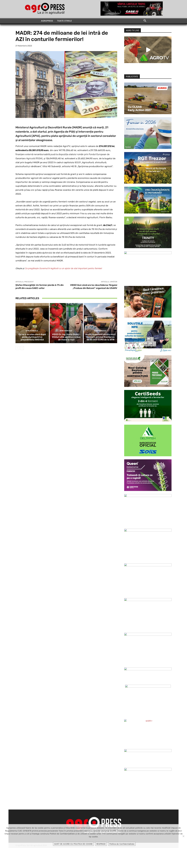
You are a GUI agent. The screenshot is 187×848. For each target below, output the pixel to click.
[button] (144, 20)
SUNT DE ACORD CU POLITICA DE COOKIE (73, 844)
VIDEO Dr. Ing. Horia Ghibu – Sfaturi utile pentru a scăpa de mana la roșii (66, 337)
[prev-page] (17, 348)
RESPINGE (101, 844)
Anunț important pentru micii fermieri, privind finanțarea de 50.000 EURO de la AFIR (100, 337)
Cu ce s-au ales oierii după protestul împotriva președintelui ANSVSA (32, 337)
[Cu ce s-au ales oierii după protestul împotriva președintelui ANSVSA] (32, 323)
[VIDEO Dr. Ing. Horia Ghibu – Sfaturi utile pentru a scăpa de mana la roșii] (66, 323)
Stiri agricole (32, 331)
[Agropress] (45, 8)
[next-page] (22, 348)
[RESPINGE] (183, 836)
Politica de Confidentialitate (121, 844)
